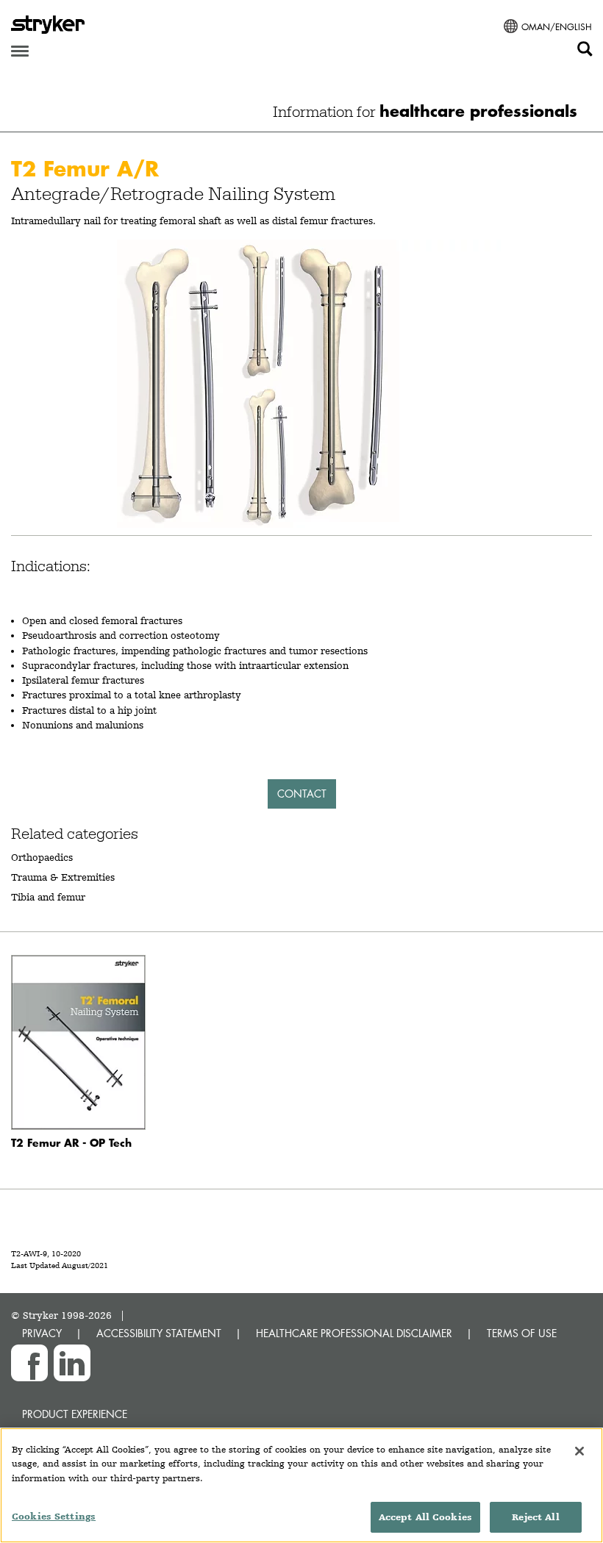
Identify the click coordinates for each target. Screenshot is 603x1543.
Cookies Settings (54, 1516)
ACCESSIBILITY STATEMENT (158, 1333)
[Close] (579, 1451)
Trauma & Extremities (63, 877)
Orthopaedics (42, 857)
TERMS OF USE (522, 1333)
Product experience (74, 1414)
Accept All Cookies (425, 1516)
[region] (301, 1485)
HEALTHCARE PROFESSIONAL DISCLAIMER (354, 1333)
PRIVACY (42, 1333)
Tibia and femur (48, 897)
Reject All (535, 1516)
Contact (302, 794)
